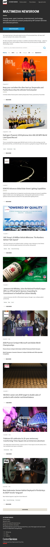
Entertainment (9, 149)
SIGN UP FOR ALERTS (13, 29)
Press (7, 534)
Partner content (23, 2)
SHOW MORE (25, 509)
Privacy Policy (21, 542)
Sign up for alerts (42, 2)
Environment (18, 500)
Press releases (32, 2)
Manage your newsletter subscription (11, 525)
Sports (4, 149)
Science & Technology (15, 248)
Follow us (8, 536)
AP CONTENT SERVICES (8, 517)
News (14, 149)
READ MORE (8, 99)
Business (5, 248)
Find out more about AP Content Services (11, 523)
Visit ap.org (8, 532)
